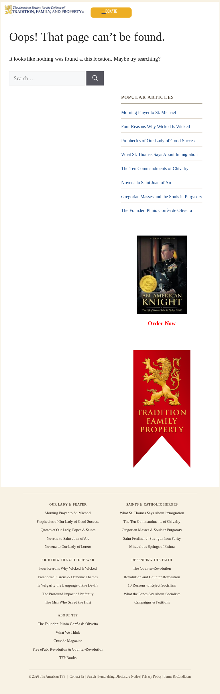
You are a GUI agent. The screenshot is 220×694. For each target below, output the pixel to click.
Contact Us (77, 676)
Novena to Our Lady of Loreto (68, 547)
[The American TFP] (44, 10)
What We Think (68, 632)
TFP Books (67, 658)
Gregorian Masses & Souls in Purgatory (152, 530)
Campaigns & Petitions (152, 602)
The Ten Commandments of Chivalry (154, 168)
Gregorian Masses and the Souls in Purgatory (162, 196)
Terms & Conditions (177, 676)
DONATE (111, 11)
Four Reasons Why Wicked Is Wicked (155, 126)
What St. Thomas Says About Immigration (159, 154)
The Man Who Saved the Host (68, 602)
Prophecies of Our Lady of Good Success (158, 140)
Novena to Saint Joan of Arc (146, 182)
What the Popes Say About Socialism (152, 593)
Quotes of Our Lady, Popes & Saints (68, 530)
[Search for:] (48, 78)
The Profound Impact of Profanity (68, 593)
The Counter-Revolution (152, 568)
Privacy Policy (152, 676)
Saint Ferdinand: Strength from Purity (152, 538)
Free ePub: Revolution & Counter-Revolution (68, 649)
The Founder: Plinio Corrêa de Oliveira (156, 210)
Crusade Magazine (68, 641)
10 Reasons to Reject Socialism (152, 585)
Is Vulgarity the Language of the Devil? (68, 585)
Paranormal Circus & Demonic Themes (68, 577)
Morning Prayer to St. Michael (148, 112)
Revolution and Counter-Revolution (152, 577)
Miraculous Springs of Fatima (152, 547)
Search (91, 676)
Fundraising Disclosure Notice (119, 676)
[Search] (95, 78)
